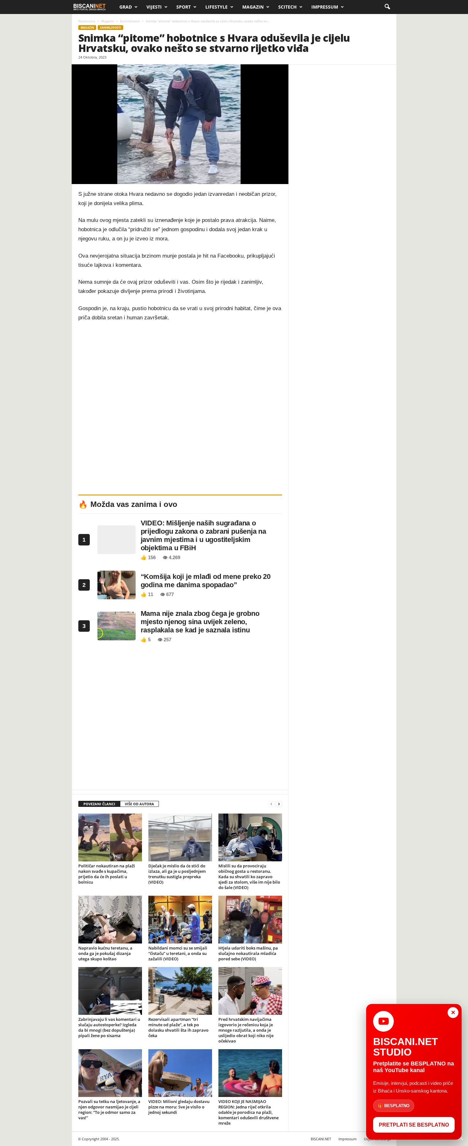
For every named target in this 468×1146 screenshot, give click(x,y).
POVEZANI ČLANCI (99, 803)
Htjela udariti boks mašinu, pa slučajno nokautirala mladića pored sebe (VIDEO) (248, 953)
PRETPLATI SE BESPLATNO (414, 1125)
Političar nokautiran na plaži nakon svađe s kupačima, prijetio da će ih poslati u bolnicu (106, 874)
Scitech (287, 7)
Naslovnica (86, 21)
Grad (125, 7)
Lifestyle (216, 7)
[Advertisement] (180, 718)
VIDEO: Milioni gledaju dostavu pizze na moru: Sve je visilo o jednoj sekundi (178, 1107)
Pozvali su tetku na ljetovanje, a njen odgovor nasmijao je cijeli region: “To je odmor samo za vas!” (109, 1110)
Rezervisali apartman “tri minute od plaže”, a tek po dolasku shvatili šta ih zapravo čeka (178, 1027)
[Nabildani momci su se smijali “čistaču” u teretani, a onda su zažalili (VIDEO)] (180, 919)
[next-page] (279, 804)
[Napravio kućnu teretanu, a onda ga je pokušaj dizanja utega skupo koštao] (110, 919)
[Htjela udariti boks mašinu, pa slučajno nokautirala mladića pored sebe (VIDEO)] (250, 919)
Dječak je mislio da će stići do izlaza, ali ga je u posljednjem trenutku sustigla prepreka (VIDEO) (177, 874)
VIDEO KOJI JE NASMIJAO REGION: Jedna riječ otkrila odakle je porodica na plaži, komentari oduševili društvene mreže (248, 1112)
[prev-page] (271, 804)
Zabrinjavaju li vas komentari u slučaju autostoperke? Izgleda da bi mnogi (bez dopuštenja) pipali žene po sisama (109, 1027)
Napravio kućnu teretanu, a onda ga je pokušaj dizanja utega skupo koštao (105, 953)
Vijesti (154, 7)
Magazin (253, 7)
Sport (183, 7)
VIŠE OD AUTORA (139, 803)
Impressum (324, 7)
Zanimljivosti (130, 21)
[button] (387, 7)
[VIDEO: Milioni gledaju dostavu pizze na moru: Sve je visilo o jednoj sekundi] (180, 1073)
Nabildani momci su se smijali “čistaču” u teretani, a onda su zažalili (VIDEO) (177, 953)
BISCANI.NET (321, 1138)
